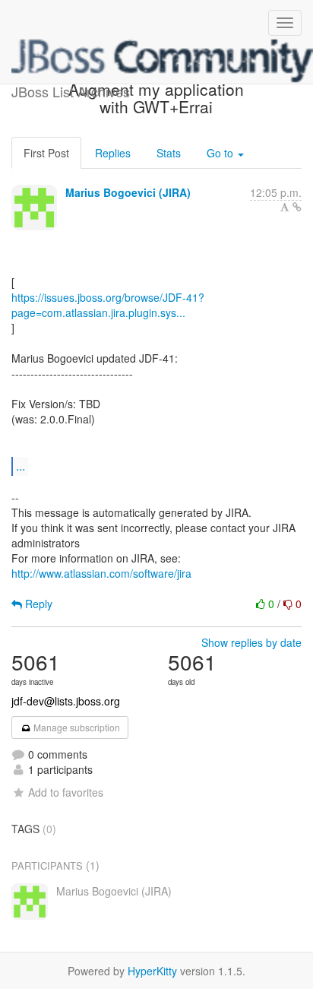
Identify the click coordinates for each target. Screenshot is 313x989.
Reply (37, 603)
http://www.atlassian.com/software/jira (101, 573)
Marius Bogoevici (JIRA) (128, 192)
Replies (113, 152)
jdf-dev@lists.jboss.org (65, 700)
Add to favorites (65, 792)
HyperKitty (152, 970)
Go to (221, 152)
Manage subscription (75, 727)
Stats (168, 152)
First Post (46, 152)
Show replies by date (251, 642)
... (20, 465)
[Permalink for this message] (297, 207)
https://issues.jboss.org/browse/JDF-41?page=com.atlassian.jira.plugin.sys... (107, 305)
